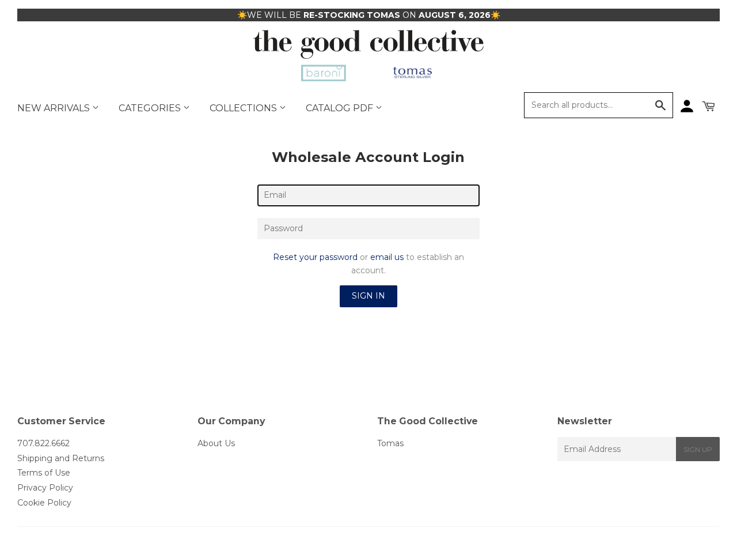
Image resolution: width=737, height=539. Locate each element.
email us (387, 257)
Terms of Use (43, 473)
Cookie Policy (44, 502)
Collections (244, 108)
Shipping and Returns (60, 458)
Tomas (390, 443)
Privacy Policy (45, 488)
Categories (151, 108)
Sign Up (697, 449)
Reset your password (315, 257)
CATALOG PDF (340, 108)
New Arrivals (54, 108)
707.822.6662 (43, 443)
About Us (216, 443)
